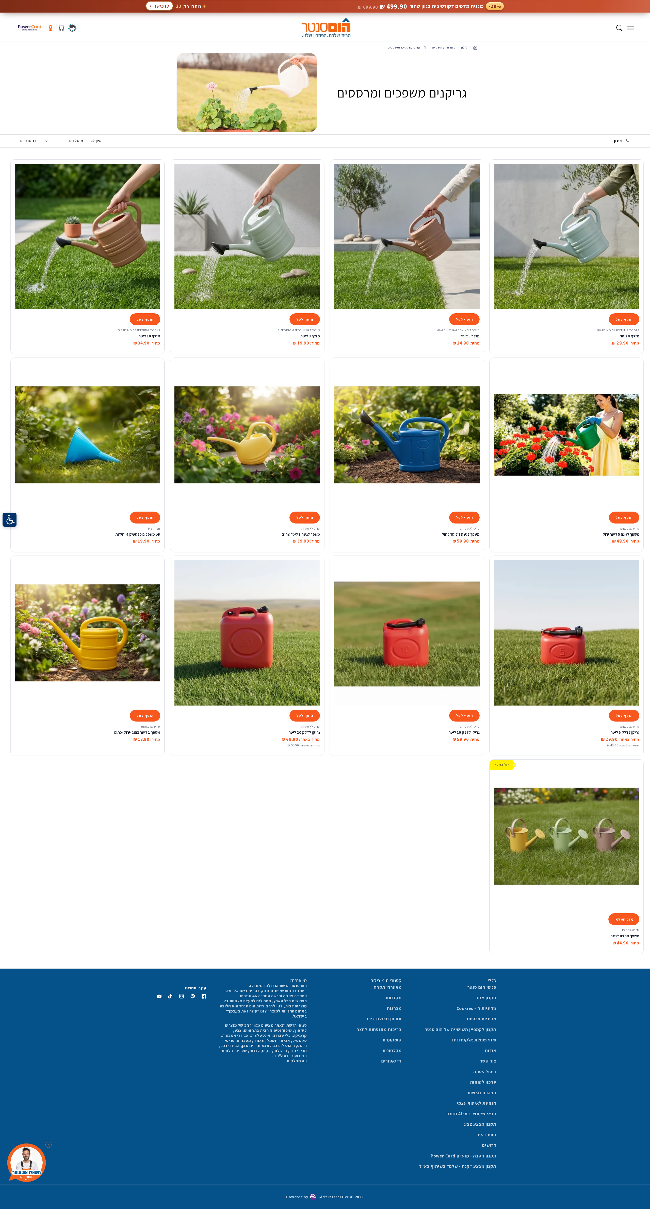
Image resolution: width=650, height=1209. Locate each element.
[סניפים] (50, 28)
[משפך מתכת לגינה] (566, 836)
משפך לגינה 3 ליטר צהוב (301, 534)
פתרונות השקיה (443, 47)
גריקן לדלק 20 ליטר (304, 732)
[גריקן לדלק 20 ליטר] (247, 633)
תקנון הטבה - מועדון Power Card (463, 1156)
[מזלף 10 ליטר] (87, 236)
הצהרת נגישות (481, 1093)
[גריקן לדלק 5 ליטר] (566, 633)
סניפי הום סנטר (481, 987)
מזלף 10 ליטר (149, 336)
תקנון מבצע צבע (480, 1124)
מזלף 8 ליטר (629, 336)
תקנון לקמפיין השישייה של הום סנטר (460, 1029)
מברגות (394, 1008)
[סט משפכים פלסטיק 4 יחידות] (87, 435)
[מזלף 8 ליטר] (566, 236)
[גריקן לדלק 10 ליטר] (407, 633)
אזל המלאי (623, 919)
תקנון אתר (486, 998)
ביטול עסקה (484, 1071)
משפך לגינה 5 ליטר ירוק (621, 534)
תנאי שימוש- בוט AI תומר (471, 1114)
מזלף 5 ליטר (470, 336)
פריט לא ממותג (629, 528)
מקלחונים (392, 1050)
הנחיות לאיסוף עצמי (476, 1103)
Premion (154, 528)
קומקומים (392, 1040)
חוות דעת (487, 1135)
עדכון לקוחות (483, 1082)
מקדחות (393, 998)
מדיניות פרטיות (481, 1019)
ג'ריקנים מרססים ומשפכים (407, 47)
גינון (464, 47)
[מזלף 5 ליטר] (407, 236)
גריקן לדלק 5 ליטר (625, 732)
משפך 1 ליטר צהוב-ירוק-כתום (137, 732)
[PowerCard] (29, 28)
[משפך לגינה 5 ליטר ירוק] (566, 435)
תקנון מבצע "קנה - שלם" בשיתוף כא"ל (457, 1166)
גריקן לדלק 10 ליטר (464, 732)
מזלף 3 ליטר (310, 336)
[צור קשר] (72, 27)
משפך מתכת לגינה (624, 936)
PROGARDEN (630, 930)
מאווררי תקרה (387, 987)
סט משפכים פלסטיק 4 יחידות (137, 534)
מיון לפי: (95, 140)
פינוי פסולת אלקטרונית (474, 1040)
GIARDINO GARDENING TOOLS (618, 330)
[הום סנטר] (325, 28)
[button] (630, 28)
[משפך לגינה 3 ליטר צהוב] (247, 435)
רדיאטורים (391, 1061)
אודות (490, 1050)
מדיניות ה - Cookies (476, 1008)
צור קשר (488, 1061)
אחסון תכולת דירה (383, 1019)
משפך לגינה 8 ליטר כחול (461, 534)
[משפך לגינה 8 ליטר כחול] (407, 435)
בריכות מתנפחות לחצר (379, 1029)
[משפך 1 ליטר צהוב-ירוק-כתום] (87, 633)
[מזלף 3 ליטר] (247, 236)
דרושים (489, 1145)
